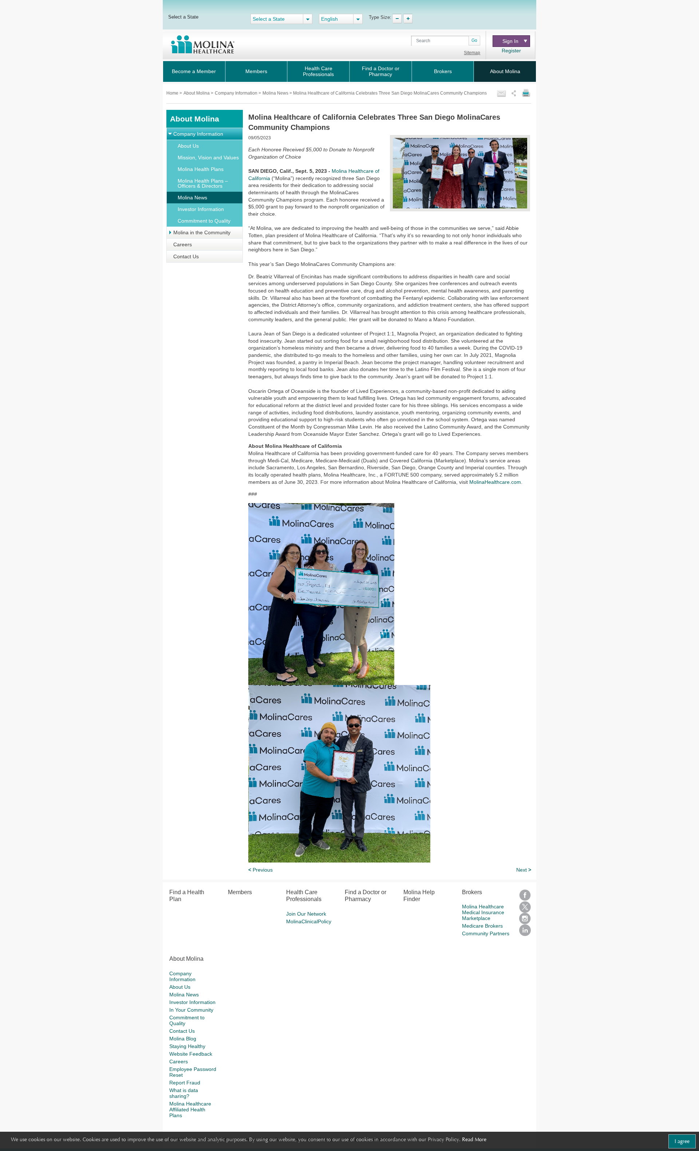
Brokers (443, 71)
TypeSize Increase (407, 18)
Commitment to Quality (204, 221)
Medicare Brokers (482, 926)
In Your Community (191, 1010)
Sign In (510, 41)
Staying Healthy (187, 1046)
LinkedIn (525, 930)
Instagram (525, 918)
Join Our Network (306, 914)
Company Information (236, 93)
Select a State (183, 16)
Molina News (192, 197)
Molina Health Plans (201, 169)
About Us (188, 146)
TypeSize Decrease (397, 18)
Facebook (525, 895)
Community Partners (485, 933)
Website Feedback (190, 1054)
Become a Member (194, 71)
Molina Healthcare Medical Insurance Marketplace (483, 912)
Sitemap (472, 52)
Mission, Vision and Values (208, 157)
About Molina (505, 71)
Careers (182, 244)
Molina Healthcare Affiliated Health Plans (190, 1109)
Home (172, 93)
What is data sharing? (183, 1093)
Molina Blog (182, 1039)
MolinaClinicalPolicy (308, 921)
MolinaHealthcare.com (495, 482)
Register (511, 50)
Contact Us (186, 256)
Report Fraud (184, 1083)
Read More (474, 1139)
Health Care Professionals (318, 71)
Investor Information (201, 209)
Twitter (525, 907)
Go (474, 40)
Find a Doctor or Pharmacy (380, 71)
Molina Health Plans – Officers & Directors (203, 183)
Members (256, 71)
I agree (682, 1141)
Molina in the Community (201, 232)
